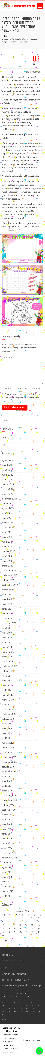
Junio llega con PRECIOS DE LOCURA (15, 979)
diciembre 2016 (9, 709)
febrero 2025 (8, 489)
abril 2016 (6, 738)
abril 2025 (7, 479)
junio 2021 (7, 537)
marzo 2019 (7, 613)
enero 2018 (7, 656)
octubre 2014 (8, 805)
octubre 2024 (8, 503)
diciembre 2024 (9, 498)
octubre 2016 (8, 718)
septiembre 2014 (10, 809)
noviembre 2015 (9, 762)
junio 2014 (7, 824)
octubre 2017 (8, 671)
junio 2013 (7, 877)
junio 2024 (7, 517)
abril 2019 (6, 608)
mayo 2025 (7, 474)
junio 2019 (7, 599)
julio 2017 (6, 675)
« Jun (4, 940)
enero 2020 (7, 565)
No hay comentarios (33, 72)
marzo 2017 (7, 695)
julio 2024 (7, 513)
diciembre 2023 (9, 527)
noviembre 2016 (9, 714)
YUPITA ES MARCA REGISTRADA (14, 974)
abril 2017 (6, 690)
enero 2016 (7, 752)
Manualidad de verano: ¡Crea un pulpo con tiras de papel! (22, 985)
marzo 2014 (7, 838)
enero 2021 (7, 546)
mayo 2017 (7, 685)
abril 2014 (6, 833)
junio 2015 (7, 781)
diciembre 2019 (9, 570)
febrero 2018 (8, 651)
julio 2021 (6, 532)
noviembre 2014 (9, 800)
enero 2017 (7, 704)
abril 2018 (6, 642)
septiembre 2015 (10, 771)
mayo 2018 (7, 637)
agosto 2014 (8, 814)
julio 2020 (7, 556)
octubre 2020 (8, 551)
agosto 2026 (8, 460)
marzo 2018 (7, 647)
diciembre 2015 (9, 757)
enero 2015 (7, 790)
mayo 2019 (7, 604)
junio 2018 (7, 632)
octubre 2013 (8, 862)
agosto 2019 (8, 589)
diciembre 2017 (9, 661)
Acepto (26, 1040)
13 (20, 925)
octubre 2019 (8, 580)
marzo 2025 (8, 484)
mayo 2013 (7, 881)
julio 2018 (6, 628)
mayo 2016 (7, 733)
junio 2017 (7, 680)
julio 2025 (7, 470)
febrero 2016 (8, 747)
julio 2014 (6, 819)
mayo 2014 (7, 829)
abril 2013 (6, 886)
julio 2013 (6, 872)
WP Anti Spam (26, 411)
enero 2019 (7, 618)
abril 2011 (6, 896)
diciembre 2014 (9, 795)
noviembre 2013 (9, 857)
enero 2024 (7, 522)
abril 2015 (6, 785)
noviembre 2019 (9, 575)
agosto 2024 (8, 508)
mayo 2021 (7, 541)
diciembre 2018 (9, 623)
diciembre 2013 (9, 853)
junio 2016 (7, 728)
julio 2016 (6, 723)
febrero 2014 (8, 843)
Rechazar (37, 1040)
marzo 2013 (7, 891)
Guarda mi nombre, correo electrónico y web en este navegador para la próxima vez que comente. (22, 398)
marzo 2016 (7, 742)
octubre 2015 (8, 766)
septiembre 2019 (10, 584)
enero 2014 (7, 848)
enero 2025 (7, 494)
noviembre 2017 (9, 666)
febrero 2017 (8, 699)
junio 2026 (7, 465)
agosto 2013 (8, 867)
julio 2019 (6, 594)
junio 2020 (7, 561)
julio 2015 (6, 776)
